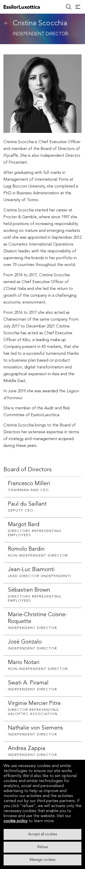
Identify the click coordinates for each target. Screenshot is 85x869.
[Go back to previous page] (6, 23)
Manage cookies (43, 860)
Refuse (42, 847)
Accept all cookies (42, 834)
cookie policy (15, 821)
